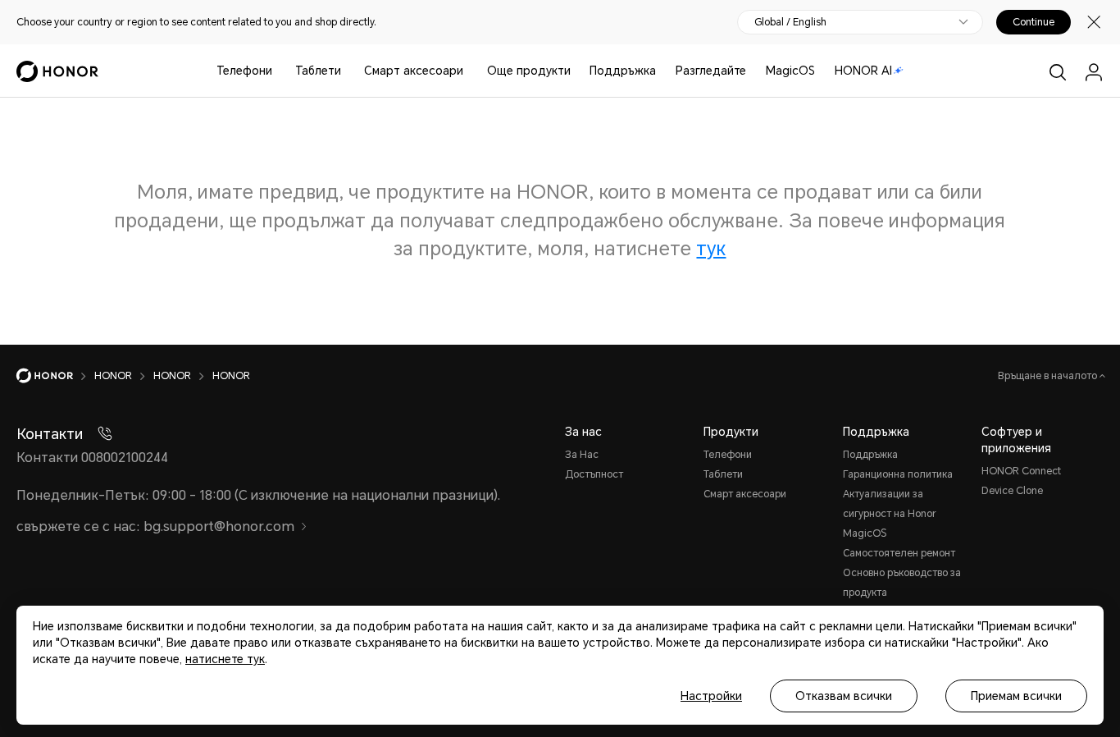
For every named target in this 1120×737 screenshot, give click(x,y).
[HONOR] (55, 375)
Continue (1033, 22)
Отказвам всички (843, 696)
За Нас (582, 454)
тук (711, 249)
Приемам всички (1016, 696)
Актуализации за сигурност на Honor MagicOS (889, 513)
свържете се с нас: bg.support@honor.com (155, 526)
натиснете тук (225, 659)
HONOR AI (863, 70)
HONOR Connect (1021, 471)
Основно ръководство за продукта (902, 582)
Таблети (318, 70)
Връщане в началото (1049, 376)
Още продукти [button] (529, 70)
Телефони (244, 70)
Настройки (711, 696)
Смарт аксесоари (413, 70)
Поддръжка (623, 70)
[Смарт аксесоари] (469, 71)
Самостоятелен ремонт (899, 553)
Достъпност (594, 474)
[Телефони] (278, 71)
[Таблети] (347, 71)
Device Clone (1012, 491)
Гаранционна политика (898, 474)
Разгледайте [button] (711, 70)
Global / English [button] (790, 22)
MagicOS (790, 70)
